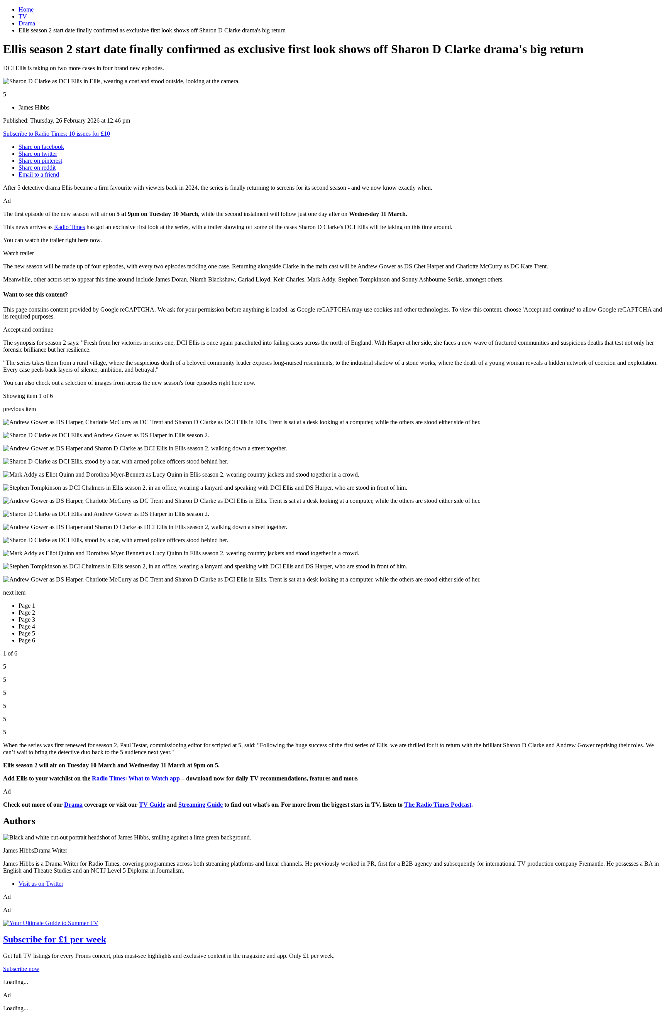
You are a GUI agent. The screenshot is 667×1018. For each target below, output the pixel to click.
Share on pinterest (40, 160)
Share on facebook (41, 146)
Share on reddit (37, 167)
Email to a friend (39, 174)
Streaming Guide (200, 804)
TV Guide (152, 804)
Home (26, 9)
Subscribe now (21, 969)
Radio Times (69, 227)
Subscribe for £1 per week (54, 939)
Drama (27, 23)
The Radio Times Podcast (437, 804)
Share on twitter (38, 153)
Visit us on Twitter (41, 883)
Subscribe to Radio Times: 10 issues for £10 (56, 133)
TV (23, 16)
